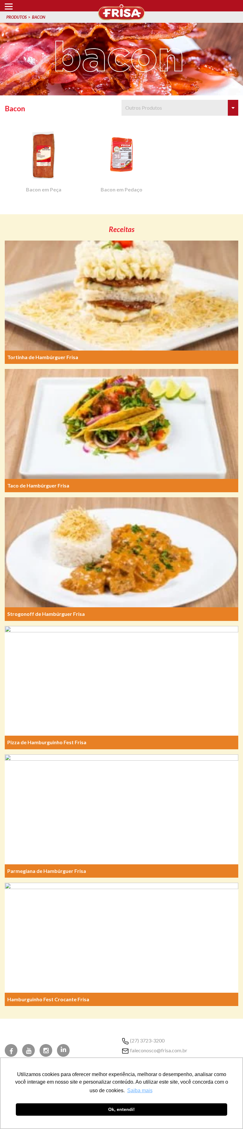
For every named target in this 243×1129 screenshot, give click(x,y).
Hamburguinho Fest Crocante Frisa (48, 999)
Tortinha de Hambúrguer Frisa (42, 357)
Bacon (38, 17)
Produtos (16, 17)
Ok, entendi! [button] (121, 1109)
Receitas (121, 229)
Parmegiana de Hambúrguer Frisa (46, 871)
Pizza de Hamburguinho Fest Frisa (46, 742)
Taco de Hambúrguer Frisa (38, 485)
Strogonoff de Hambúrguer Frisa (46, 614)
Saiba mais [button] (140, 1090)
